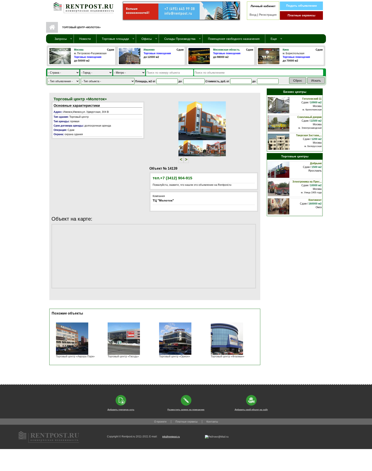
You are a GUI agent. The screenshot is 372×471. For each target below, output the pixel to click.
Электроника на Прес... (307, 181)
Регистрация (268, 14)
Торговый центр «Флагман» (227, 356)
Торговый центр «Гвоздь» (123, 356)
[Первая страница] (81, 6)
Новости (85, 38)
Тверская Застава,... (309, 135)
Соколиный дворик (309, 117)
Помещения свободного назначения (234, 38)
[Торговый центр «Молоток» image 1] (202, 120)
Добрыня (316, 163)
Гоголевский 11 (312, 98)
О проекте (160, 421)
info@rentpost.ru (171, 436)
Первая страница (52, 27)
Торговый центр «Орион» (174, 356)
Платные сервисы (301, 15)
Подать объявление (301, 5)
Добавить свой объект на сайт (251, 409)
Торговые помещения (87, 57)
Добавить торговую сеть (120, 409)
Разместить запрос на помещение (186, 409)
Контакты (212, 421)
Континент (315, 199)
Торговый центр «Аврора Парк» (75, 356)
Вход (253, 14)
